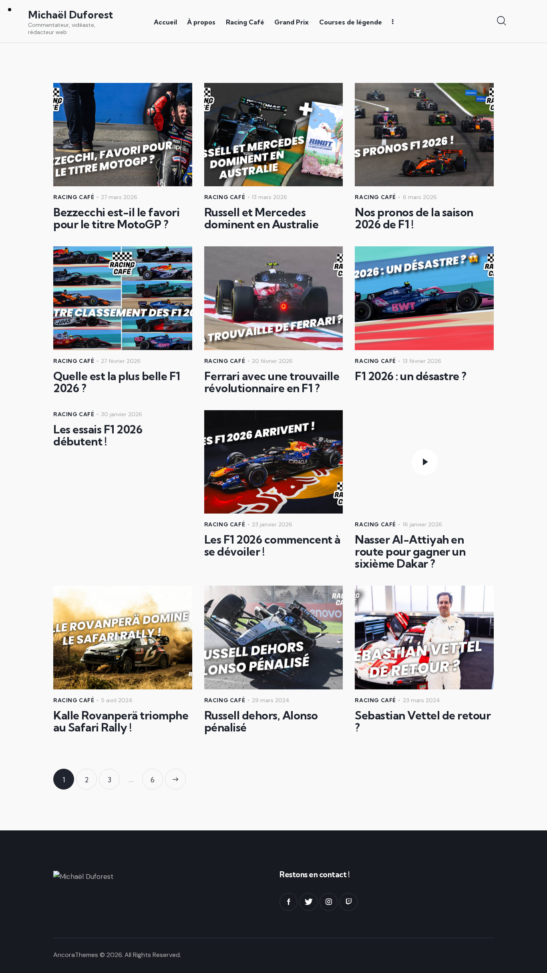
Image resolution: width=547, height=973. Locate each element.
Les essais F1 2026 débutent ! (97, 435)
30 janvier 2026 (121, 414)
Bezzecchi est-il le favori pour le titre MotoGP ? (116, 218)
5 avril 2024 (117, 700)
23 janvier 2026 (272, 524)
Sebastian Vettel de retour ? (423, 721)
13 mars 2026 (269, 197)
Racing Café (74, 197)
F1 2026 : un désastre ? (411, 376)
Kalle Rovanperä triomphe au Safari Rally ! (120, 721)
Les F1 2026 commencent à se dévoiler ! (272, 546)
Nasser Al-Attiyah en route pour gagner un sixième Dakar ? (410, 552)
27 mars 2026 (119, 197)
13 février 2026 (422, 361)
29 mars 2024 (271, 700)
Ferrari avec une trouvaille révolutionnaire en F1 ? (272, 382)
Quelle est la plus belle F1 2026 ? (116, 382)
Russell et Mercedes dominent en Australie (261, 218)
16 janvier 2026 (422, 524)
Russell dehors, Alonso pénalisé (261, 721)
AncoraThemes (75, 955)
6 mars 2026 (420, 197)
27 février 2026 (121, 361)
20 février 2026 (272, 361)
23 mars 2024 (421, 700)
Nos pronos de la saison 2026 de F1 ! (414, 218)
